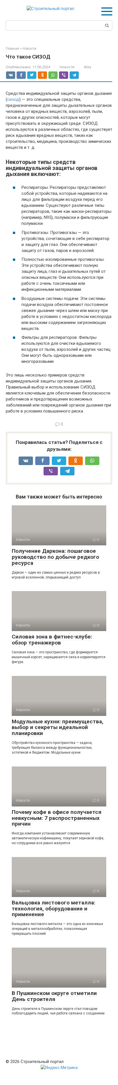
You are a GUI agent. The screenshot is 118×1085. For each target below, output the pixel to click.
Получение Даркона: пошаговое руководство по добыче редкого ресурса (55, 557)
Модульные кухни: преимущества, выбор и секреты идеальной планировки (57, 727)
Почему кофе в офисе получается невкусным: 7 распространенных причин (56, 818)
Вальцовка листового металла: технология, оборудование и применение (53, 908)
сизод (13, 99)
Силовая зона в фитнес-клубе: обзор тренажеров (52, 639)
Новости (67, 67)
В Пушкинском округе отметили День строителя (54, 996)
